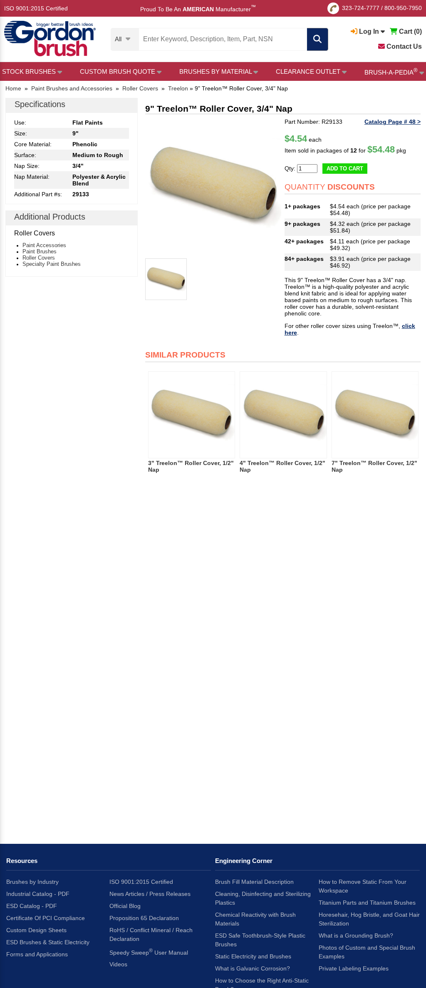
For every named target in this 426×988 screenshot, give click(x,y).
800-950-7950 (403, 8)
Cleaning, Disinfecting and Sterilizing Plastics (263, 898)
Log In (369, 31)
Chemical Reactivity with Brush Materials (255, 919)
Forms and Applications (37, 954)
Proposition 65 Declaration (144, 918)
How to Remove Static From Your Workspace (362, 886)
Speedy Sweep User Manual (148, 952)
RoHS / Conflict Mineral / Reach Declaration (151, 934)
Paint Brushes (39, 251)
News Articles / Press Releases (150, 893)
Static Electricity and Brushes (253, 956)
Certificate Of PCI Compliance (45, 918)
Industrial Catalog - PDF (37, 893)
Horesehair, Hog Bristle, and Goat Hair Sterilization (369, 919)
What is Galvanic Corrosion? (252, 968)
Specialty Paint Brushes (51, 264)
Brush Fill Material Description (254, 881)
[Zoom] (213, 186)
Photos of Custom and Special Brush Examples (367, 952)
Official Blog (125, 906)
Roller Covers (38, 258)
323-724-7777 (360, 8)
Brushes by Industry (32, 881)
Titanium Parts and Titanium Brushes (367, 902)
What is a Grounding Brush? (356, 935)
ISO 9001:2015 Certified (36, 8)
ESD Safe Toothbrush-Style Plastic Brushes (260, 940)
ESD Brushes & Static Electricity (47, 942)
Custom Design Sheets (36, 930)
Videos (118, 964)
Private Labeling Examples (354, 968)
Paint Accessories (44, 245)
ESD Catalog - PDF (31, 906)
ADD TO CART (345, 168)
